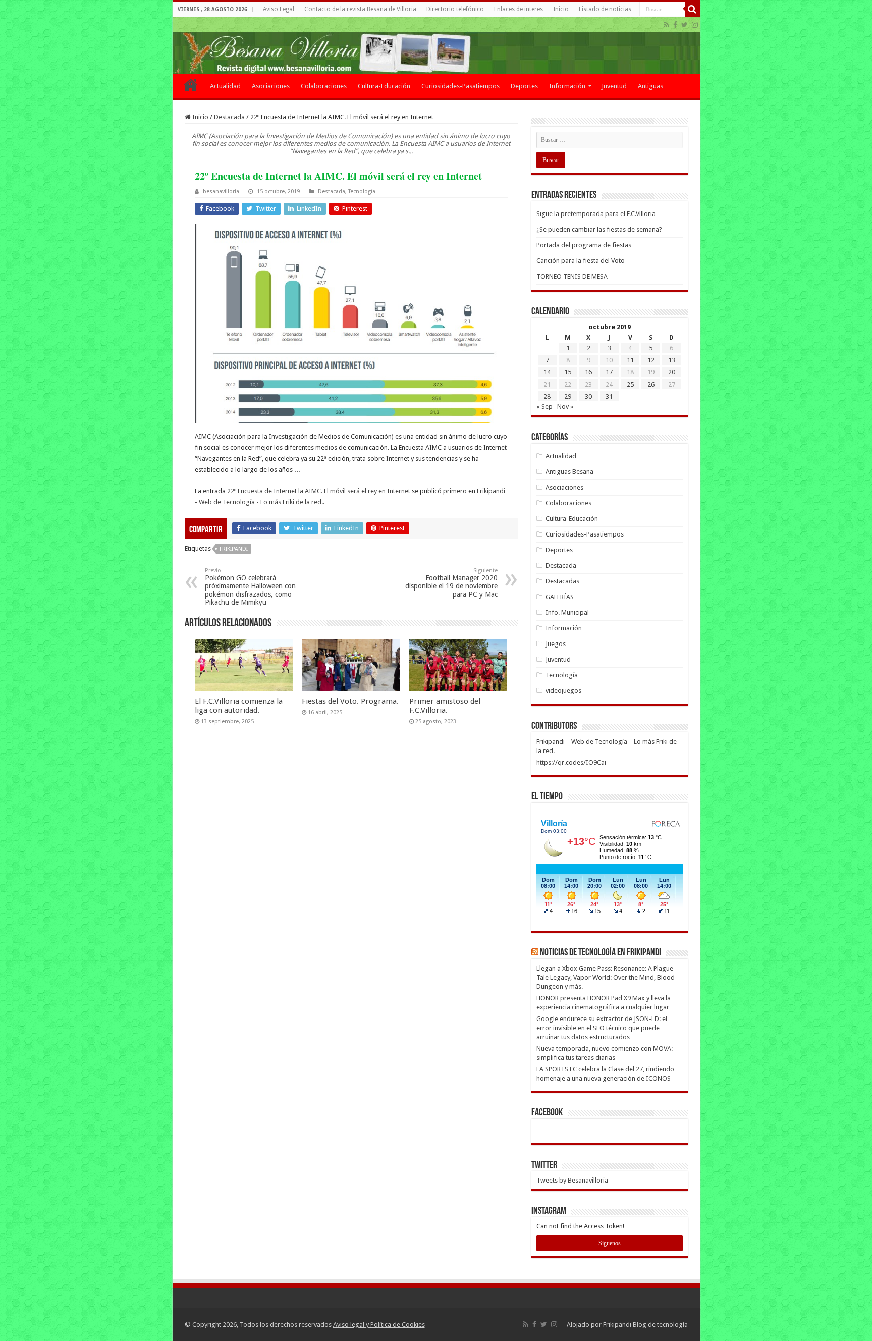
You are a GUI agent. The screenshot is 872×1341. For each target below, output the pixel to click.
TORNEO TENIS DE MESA (572, 276)
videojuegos (563, 690)
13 (671, 360)
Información (567, 86)
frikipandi (234, 549)
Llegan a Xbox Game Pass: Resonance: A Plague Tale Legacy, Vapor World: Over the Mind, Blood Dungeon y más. (605, 977)
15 (567, 372)
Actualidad (225, 86)
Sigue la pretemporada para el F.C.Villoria (596, 214)
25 (630, 384)
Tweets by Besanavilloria (572, 1180)
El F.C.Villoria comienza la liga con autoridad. (239, 705)
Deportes (524, 86)
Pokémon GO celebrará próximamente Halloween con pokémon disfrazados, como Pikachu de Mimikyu (250, 586)
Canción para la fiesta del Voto (580, 260)
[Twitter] (684, 25)
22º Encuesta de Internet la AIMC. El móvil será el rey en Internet (318, 491)
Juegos (556, 644)
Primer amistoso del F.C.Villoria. (444, 705)
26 (651, 384)
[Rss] (666, 25)
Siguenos (609, 1243)
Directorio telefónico (455, 9)
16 (588, 372)
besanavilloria (221, 191)
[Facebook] (675, 25)
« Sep (544, 406)
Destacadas (562, 581)
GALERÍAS (560, 597)
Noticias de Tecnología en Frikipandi (600, 953)
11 (630, 360)
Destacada (229, 117)
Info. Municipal (567, 612)
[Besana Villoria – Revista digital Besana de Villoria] (436, 45)
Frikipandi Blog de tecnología (645, 1324)
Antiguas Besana (569, 471)
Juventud (614, 86)
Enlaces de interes (518, 9)
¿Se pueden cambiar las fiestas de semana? (599, 229)
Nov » (565, 406)
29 (567, 396)
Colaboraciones (324, 86)
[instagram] (695, 25)
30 (588, 396)
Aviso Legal (278, 9)
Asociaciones (271, 86)
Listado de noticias (605, 9)
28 (547, 396)
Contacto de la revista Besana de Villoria (360, 9)
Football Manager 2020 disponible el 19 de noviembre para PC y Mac (451, 582)
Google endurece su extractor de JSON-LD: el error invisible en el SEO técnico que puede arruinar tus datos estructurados (601, 1028)
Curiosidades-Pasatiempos (460, 86)
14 (547, 372)
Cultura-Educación (384, 86)
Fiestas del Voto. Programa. (350, 701)
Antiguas (650, 86)
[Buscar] (692, 9)
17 (609, 372)
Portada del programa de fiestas (583, 245)
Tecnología (361, 191)
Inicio (561, 9)
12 (651, 360)
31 (609, 396)
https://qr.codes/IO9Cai (571, 762)
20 (671, 372)
